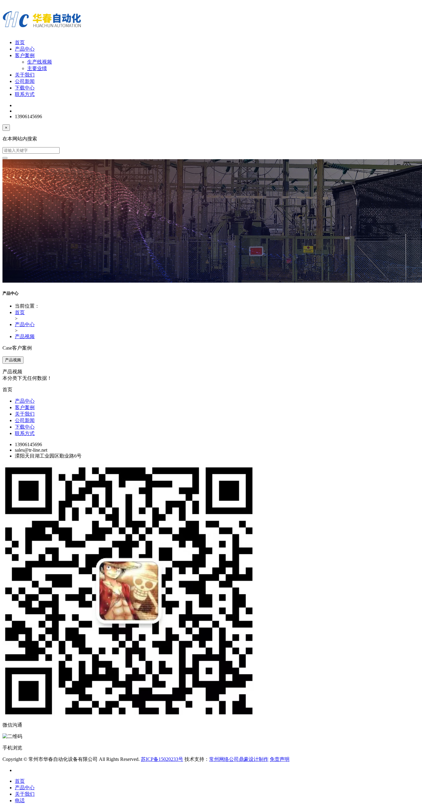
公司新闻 (25, 81)
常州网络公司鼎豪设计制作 (238, 759)
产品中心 (25, 49)
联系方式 (25, 94)
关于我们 (25, 74)
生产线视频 (39, 61)
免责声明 (279, 759)
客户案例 (25, 55)
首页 (20, 42)
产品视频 (25, 336)
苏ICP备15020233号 (162, 759)
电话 (20, 800)
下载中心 (25, 87)
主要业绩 (37, 68)
